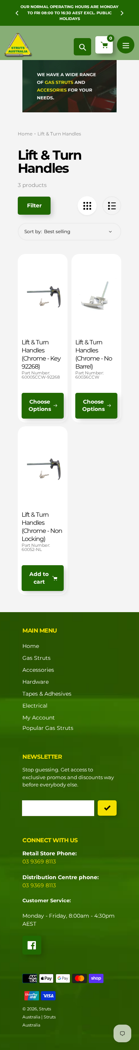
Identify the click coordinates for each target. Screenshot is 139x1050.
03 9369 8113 (39, 861)
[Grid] (87, 205)
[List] (111, 205)
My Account (38, 717)
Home (25, 134)
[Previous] (17, 13)
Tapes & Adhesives (46, 693)
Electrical (34, 705)
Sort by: (33, 231)
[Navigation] (125, 44)
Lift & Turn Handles (59, 134)
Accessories (38, 669)
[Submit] (107, 808)
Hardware (35, 681)
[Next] (121, 13)
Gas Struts (36, 657)
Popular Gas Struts (47, 727)
